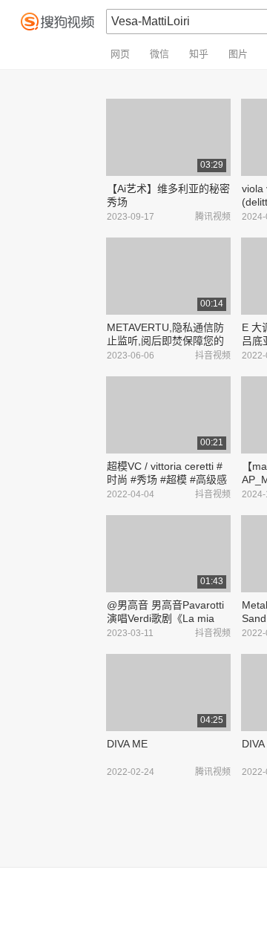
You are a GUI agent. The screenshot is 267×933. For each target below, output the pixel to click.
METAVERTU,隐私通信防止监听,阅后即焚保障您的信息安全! (165, 340)
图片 (238, 53)
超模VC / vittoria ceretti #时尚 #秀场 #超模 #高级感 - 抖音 (167, 479)
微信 (159, 53)
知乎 (198, 53)
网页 (120, 53)
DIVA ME (127, 744)
